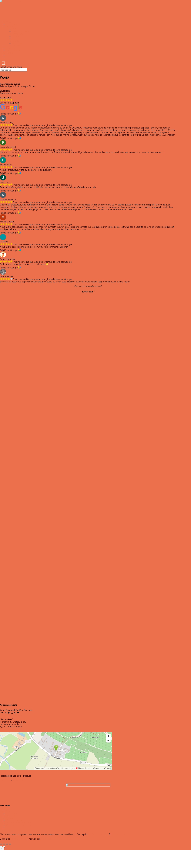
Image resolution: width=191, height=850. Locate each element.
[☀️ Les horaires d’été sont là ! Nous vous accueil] (138, 605)
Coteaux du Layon (21, 31)
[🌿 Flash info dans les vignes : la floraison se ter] (63, 508)
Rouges (15, 41)
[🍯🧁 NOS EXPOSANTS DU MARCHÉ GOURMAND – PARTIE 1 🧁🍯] (113, 410)
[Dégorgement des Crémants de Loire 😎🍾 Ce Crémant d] (138, 504)
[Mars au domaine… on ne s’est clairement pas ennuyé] (113, 638)
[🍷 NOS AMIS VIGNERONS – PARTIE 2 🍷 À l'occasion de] (138, 411)
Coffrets (16, 29)
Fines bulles (18, 36)
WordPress (46, 839)
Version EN (18, 780)
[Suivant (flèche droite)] (4, 846)
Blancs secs (17, 34)
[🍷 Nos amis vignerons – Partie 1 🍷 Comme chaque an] (163, 381)
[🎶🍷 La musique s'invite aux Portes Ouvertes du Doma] (37, 521)
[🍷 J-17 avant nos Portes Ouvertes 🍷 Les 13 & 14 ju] (88, 504)
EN (7, 55)
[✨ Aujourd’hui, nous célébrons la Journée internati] (63, 610)
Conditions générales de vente (21, 825)
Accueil (9, 811)
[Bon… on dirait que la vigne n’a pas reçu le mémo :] (88, 610)
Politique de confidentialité (18, 823)
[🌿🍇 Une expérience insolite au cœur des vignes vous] (12, 640)
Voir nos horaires (8, 731)
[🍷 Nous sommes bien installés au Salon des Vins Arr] (163, 517)
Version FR (5, 780)
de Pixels (118, 834)
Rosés (15, 38)
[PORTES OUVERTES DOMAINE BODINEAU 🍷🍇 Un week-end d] (63, 362)
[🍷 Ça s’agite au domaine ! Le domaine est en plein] (163, 620)
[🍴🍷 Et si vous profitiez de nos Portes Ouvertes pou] (12, 529)
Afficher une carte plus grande (12, 771)
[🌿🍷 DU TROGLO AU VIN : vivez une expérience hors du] (113, 519)
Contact (9, 53)
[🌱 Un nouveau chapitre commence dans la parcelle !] (37, 630)
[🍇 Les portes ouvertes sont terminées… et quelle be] (37, 383)
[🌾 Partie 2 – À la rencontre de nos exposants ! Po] (88, 384)
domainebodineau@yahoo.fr (13, 715)
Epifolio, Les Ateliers (98, 834)
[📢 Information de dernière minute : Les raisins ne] (12, 374)
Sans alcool (17, 43)
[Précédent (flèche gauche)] (1, 846)
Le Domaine (12, 813)
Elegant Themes (18, 839)
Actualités (10, 815)
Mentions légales (14, 820)
